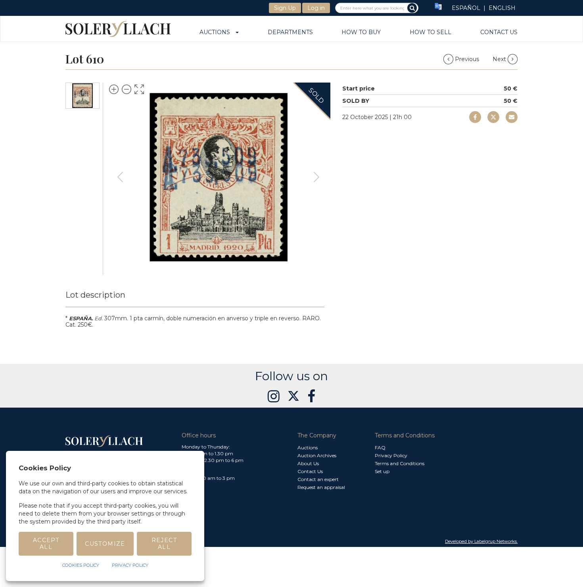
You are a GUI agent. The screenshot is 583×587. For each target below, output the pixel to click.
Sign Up (285, 8)
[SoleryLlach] (118, 29)
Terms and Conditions (399, 463)
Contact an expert (318, 479)
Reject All (164, 543)
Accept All (46, 543)
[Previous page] (120, 177)
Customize (105, 543)
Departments (290, 32)
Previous (467, 59)
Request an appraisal (321, 487)
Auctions (217, 32)
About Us (308, 463)
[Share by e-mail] (475, 117)
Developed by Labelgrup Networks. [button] (481, 541)
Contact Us (499, 32)
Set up (382, 471)
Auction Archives (316, 455)
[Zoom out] (126, 89)
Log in (316, 8)
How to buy (361, 32)
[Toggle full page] (139, 89)
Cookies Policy (80, 565)
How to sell (430, 32)
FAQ (380, 447)
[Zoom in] (114, 89)
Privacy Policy (391, 455)
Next (500, 59)
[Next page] (316, 177)
